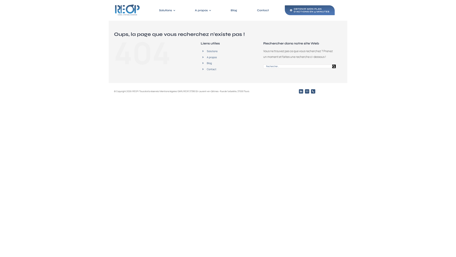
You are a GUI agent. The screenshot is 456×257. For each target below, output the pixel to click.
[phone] (313, 91)
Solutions (212, 51)
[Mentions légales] (188, 91)
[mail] (307, 91)
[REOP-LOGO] (127, 5)
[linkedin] (301, 91)
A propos (212, 57)
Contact (211, 69)
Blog (209, 63)
